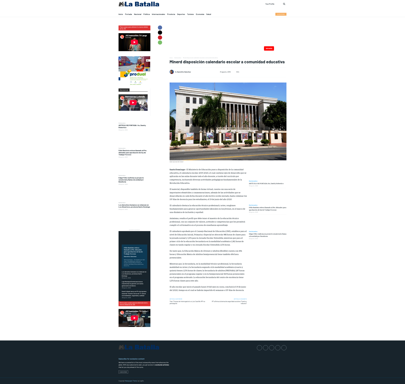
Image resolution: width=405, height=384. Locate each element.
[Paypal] (271, 347)
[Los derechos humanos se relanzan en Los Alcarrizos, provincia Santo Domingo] (134, 218)
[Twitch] (277, 347)
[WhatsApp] (160, 42)
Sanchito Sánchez (130, 256)
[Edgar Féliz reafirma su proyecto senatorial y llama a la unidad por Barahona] (134, 193)
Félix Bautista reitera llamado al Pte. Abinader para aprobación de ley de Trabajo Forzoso (133, 152)
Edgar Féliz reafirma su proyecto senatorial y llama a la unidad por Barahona (131, 180)
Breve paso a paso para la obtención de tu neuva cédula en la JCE (134, 303)
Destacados (122, 123)
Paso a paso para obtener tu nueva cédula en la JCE (134, 28)
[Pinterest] (160, 37)
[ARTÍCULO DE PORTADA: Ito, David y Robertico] (134, 139)
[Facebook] (160, 27)
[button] (284, 4)
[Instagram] (265, 347)
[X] (160, 32)
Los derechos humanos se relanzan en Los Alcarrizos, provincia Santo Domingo (134, 206)
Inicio (171, 57)
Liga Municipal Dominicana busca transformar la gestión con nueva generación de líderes (132, 284)
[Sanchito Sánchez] (172, 72)
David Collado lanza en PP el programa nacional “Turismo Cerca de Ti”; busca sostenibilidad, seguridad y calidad (134, 293)
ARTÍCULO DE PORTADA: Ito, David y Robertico (266, 183)
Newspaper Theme (131, 381)
